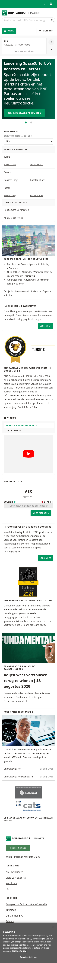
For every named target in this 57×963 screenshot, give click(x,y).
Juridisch (11, 910)
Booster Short (37, 179)
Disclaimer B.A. (14, 915)
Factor (7, 187)
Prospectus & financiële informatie (26, 904)
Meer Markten (40, 513)
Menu (10, 30)
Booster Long (11, 179)
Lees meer (45, 325)
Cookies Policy (19, 951)
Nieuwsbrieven (14, 872)
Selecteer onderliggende (18, 136)
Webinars (11, 883)
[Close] (53, 926)
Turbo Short (36, 164)
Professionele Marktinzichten (31, 122)
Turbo (7, 156)
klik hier (8, 295)
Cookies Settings (18, 848)
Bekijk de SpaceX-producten (24, 113)
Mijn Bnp (47, 30)
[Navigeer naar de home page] (21, 12)
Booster (8, 172)
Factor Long (10, 195)
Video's (11, 418)
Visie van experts (16, 877)
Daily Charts (13, 430)
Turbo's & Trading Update (21, 425)
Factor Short (36, 195)
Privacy (10, 921)
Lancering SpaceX (26, 122)
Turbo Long (10, 164)
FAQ (8, 889)
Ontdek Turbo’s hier (28, 407)
